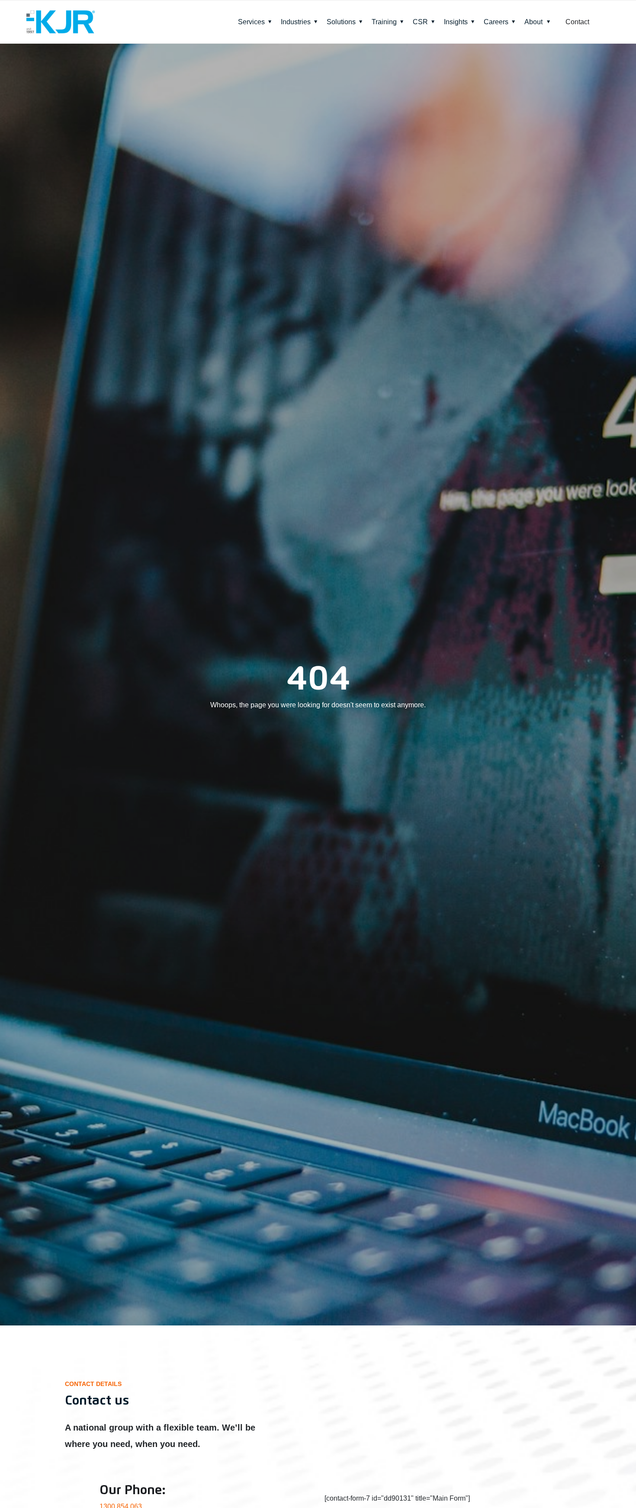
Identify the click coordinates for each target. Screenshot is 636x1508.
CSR (420, 22)
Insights (456, 22)
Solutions (341, 22)
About (533, 22)
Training (384, 22)
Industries (296, 22)
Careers (496, 22)
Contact (577, 22)
